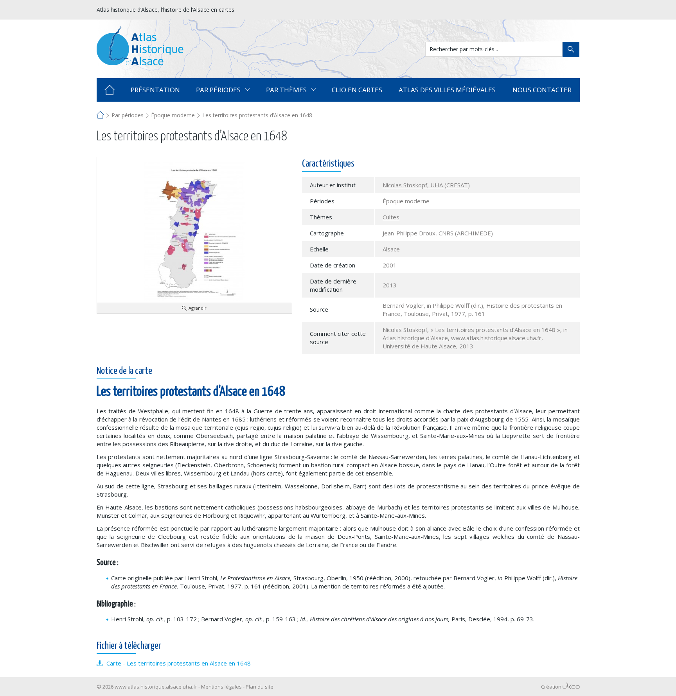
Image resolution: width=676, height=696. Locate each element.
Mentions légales (221, 686)
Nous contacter (542, 89)
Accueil (110, 90)
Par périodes (127, 115)
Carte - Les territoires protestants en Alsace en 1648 (178, 663)
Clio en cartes (357, 89)
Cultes (391, 217)
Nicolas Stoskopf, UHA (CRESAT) (426, 185)
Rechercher (571, 49)
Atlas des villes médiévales (447, 89)
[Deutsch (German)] (575, 9)
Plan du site (259, 686)
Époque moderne (173, 115)
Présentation (155, 89)
